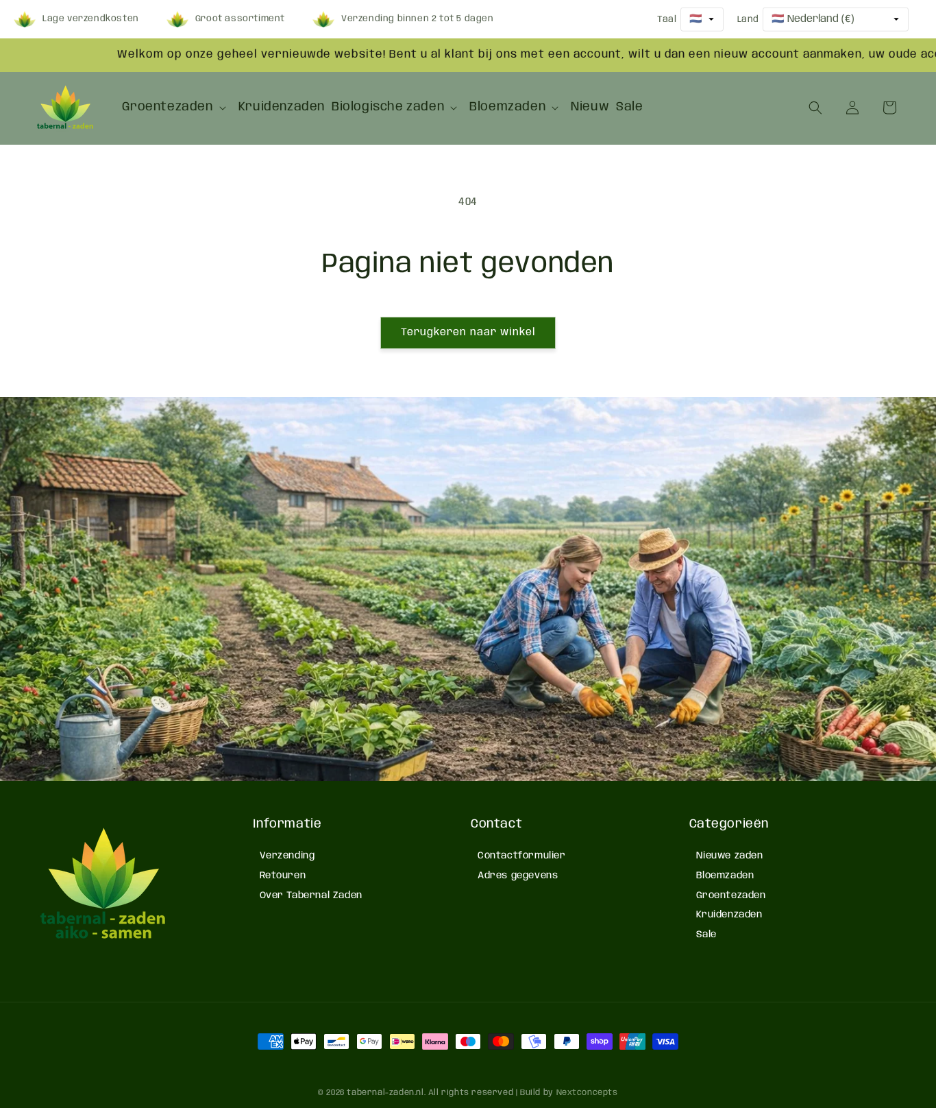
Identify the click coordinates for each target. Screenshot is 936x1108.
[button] (177, 107)
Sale (706, 934)
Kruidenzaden (729, 914)
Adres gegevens (518, 875)
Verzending (287, 855)
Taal (666, 18)
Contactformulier (522, 855)
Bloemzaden (725, 875)
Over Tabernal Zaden (311, 895)
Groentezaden (731, 895)
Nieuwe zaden (729, 855)
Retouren (283, 875)
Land (748, 18)
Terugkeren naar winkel (468, 332)
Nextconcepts (587, 1092)
